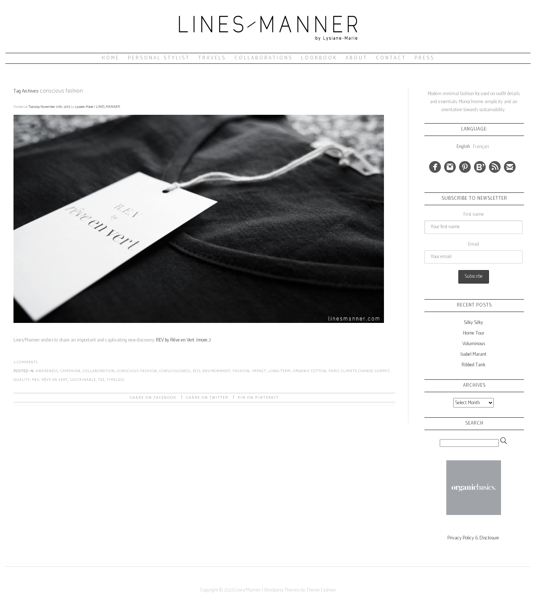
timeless (116, 380)
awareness (47, 371)
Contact (391, 58)
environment (216, 371)
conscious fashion (137, 371)
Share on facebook (153, 398)
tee (101, 380)
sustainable (83, 380)
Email (473, 244)
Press (425, 58)
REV (35, 380)
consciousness (175, 371)
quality (21, 380)
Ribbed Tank (473, 365)
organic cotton (309, 371)
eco (196, 371)
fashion (241, 371)
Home (111, 58)
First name (473, 214)
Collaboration (99, 371)
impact (259, 371)
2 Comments (25, 362)
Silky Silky (473, 323)
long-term (279, 371)
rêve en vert (55, 380)
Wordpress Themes (282, 590)
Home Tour (473, 333)
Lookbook (319, 58)
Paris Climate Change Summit (359, 371)
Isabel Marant (473, 354)
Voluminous (473, 344)
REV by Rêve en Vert (175, 340)
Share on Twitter (207, 398)
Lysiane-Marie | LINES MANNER (97, 107)
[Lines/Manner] (268, 49)
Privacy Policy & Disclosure (473, 538)
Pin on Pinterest (258, 398)
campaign (71, 371)
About (357, 58)
